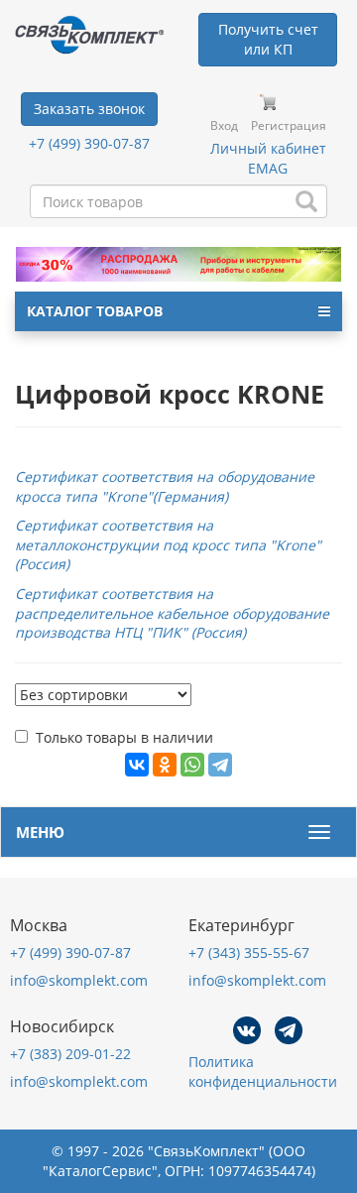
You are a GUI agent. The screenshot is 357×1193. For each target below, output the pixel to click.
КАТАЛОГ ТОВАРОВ (95, 310)
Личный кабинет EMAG (268, 158)
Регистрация (288, 125)
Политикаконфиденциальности (262, 1071)
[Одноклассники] (165, 764)
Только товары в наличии (124, 737)
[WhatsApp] (192, 764)
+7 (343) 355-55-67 (248, 952)
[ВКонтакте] (137, 764)
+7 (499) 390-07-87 (89, 143)
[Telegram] (220, 764)
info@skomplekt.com (79, 980)
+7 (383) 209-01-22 (70, 1053)
